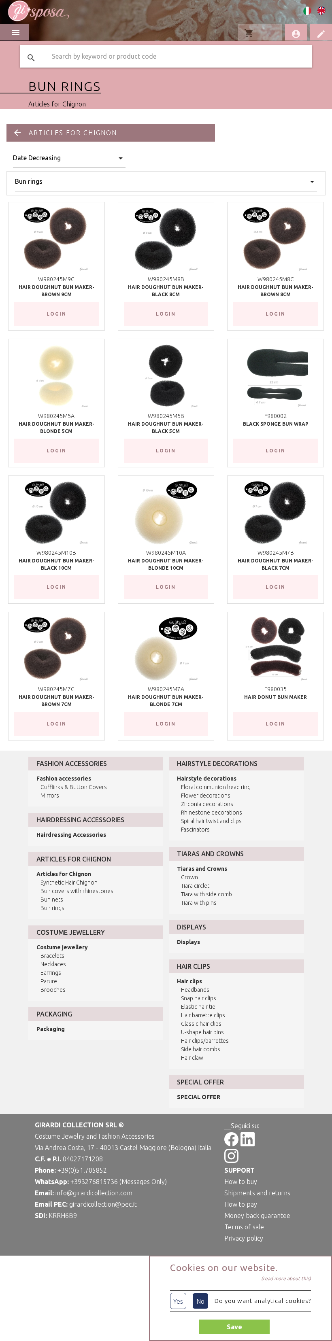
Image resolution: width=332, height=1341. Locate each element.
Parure (48, 981)
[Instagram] (231, 1160)
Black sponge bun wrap (276, 423)
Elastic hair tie (198, 1007)
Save (234, 1326)
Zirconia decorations (207, 804)
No (200, 1301)
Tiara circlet (195, 886)
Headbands (195, 990)
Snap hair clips (198, 998)
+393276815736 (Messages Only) (118, 1181)
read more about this (286, 1278)
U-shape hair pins (202, 1032)
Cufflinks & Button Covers (73, 787)
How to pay (240, 1204)
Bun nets (51, 899)
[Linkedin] (247, 1144)
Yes (178, 1301)
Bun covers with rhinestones (76, 891)
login (56, 313)
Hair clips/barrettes (205, 1041)
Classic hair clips (201, 1024)
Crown (189, 877)
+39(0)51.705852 (82, 1170)
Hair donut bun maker (275, 697)
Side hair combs (200, 1049)
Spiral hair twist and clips (211, 821)
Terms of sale (244, 1227)
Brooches (53, 990)
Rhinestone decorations (211, 812)
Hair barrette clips (203, 1015)
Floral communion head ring (216, 787)
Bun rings (52, 908)
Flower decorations (205, 795)
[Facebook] (231, 1144)
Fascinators (195, 829)
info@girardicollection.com (93, 1193)
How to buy (240, 1181)
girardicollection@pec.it (103, 1204)
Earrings (50, 973)
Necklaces (53, 964)
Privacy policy (243, 1238)
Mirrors (49, 795)
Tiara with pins (199, 903)
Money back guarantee (257, 1215)
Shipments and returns (257, 1193)
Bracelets (52, 956)
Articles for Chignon (57, 104)
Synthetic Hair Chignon (69, 882)
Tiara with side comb (206, 894)
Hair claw (192, 1058)
